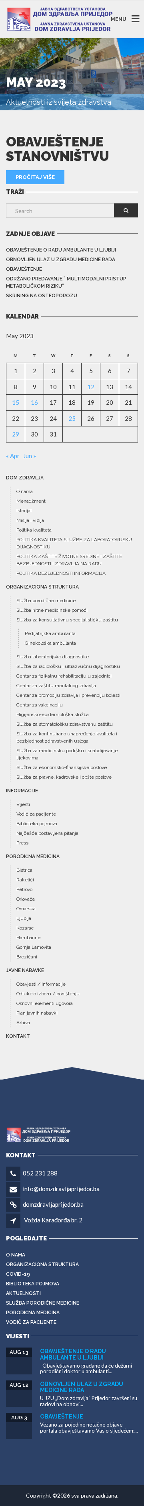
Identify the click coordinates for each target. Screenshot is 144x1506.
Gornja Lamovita (33, 947)
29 (15, 434)
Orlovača (25, 899)
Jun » (29, 455)
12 (90, 386)
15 (15, 402)
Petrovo (24, 889)
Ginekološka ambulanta (50, 643)
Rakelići (25, 880)
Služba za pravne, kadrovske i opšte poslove (64, 777)
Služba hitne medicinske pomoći (52, 610)
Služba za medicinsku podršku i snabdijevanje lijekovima (67, 754)
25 (72, 418)
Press (22, 843)
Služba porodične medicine (46, 600)
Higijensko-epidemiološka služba (52, 714)
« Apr (13, 455)
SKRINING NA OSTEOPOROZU (41, 295)
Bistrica (24, 870)
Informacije (22, 791)
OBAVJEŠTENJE (24, 269)
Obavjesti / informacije (41, 984)
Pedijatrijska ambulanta (50, 633)
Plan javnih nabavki (37, 1013)
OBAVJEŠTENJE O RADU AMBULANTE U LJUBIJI (61, 250)
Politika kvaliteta (34, 530)
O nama (24, 491)
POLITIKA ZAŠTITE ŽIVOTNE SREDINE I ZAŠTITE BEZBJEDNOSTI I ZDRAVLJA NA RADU (69, 560)
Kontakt (18, 1036)
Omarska (26, 908)
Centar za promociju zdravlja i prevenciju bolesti (68, 695)
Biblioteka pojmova (36, 823)
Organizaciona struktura (42, 587)
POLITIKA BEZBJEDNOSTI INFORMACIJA (61, 573)
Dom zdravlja (25, 478)
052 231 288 (40, 1173)
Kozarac (25, 928)
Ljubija (23, 918)
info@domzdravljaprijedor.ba (61, 1188)
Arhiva (23, 1022)
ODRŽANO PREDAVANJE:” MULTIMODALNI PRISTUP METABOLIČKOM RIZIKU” (66, 282)
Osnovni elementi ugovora (44, 1003)
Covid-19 (18, 1274)
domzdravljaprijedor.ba (53, 1204)
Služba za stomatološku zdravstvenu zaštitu (64, 724)
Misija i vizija (30, 520)
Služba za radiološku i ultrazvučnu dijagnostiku (68, 666)
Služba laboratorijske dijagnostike (52, 657)
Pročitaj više (35, 177)
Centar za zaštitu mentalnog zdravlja (56, 685)
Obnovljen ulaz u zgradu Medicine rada (60, 259)
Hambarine (28, 937)
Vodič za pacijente (36, 814)
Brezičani (26, 957)
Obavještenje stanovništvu (57, 149)
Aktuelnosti (23, 1293)
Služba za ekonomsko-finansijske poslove (61, 767)
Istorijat (24, 511)
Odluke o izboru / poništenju (48, 994)
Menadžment (31, 501)
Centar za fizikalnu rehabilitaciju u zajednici (64, 676)
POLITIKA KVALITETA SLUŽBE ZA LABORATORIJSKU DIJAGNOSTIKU (74, 543)
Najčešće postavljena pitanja (47, 833)
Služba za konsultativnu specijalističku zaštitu (67, 620)
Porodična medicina (33, 856)
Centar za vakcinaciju (39, 705)
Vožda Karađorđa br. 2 (53, 1220)
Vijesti (23, 804)
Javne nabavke (25, 970)
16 (34, 402)
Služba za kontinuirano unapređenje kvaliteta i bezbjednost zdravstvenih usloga (66, 737)
